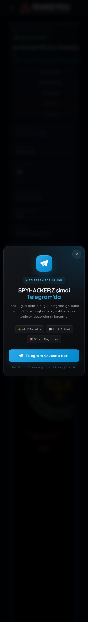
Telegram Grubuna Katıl (48, 355)
